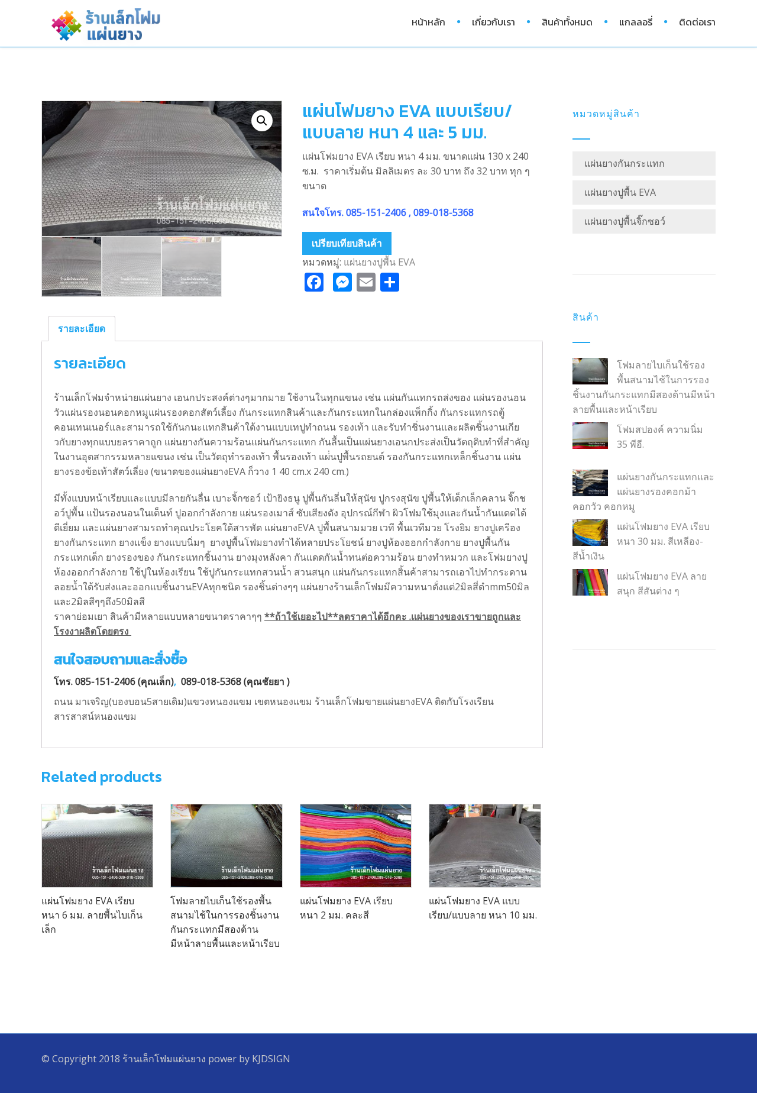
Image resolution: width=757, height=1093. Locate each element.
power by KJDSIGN (249, 1058)
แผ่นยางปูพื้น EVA (379, 262)
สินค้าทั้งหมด (567, 22)
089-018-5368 (443, 212)
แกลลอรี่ (635, 22)
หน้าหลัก (428, 22)
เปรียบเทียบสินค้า (347, 243)
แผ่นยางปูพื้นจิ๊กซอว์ (624, 221)
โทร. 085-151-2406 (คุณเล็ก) (114, 681)
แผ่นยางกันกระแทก (624, 163)
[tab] (81, 328)
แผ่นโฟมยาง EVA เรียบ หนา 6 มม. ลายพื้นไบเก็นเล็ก (92, 915)
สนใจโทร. (324, 212)
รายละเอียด (81, 328)
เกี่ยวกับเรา (493, 22)
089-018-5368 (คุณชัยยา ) (235, 681)
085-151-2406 (377, 212)
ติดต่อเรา (697, 22)
